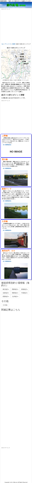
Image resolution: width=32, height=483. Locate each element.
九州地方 (15, 296)
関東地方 (15, 289)
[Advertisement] (16, 26)
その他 (5, 305)
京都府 (13, 44)
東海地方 (24, 289)
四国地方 (5, 296)
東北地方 (5, 289)
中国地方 (24, 293)
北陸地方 (5, 293)
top (2, 44)
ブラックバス (7, 44)
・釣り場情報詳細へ (7, 144)
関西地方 (15, 293)
